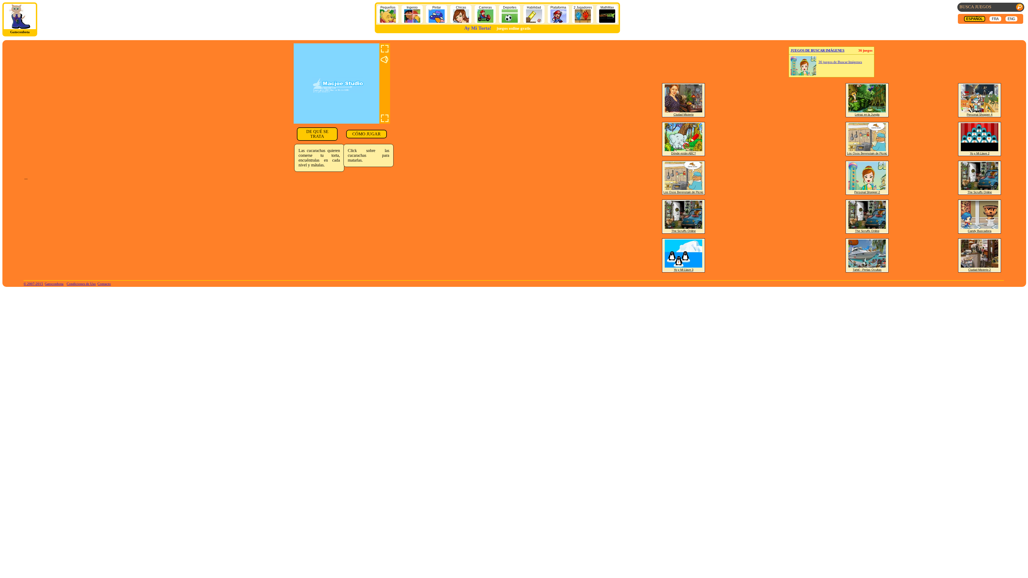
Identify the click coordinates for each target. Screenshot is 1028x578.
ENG (1011, 19)
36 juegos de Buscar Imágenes (840, 62)
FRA (995, 19)
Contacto (104, 284)
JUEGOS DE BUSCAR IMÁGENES (817, 50)
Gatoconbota (54, 284)
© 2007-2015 (33, 284)
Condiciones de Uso (81, 284)
